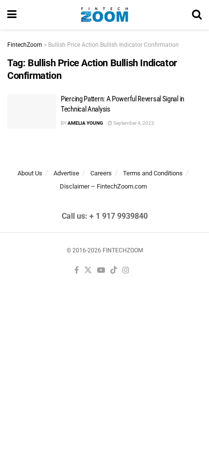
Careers (101, 173)
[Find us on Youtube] (101, 270)
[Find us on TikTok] (113, 270)
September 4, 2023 (133, 123)
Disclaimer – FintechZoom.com (103, 186)
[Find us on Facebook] (76, 270)
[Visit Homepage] (104, 14)
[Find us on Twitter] (88, 270)
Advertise (66, 173)
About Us (29, 173)
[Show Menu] (12, 14)
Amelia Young (85, 123)
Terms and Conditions (153, 173)
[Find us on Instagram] (125, 270)
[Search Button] (197, 14)
